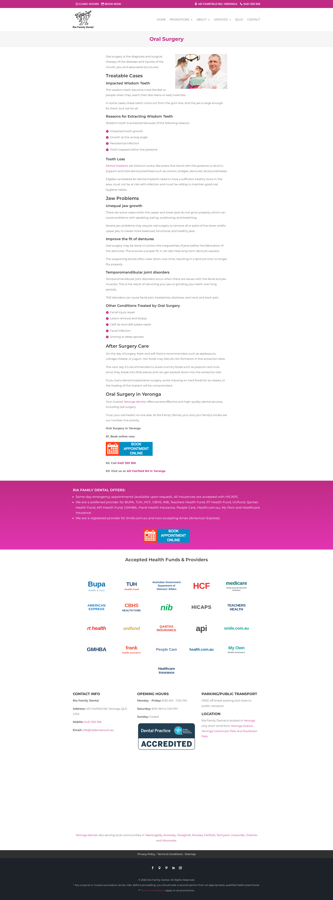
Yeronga (249, 720)
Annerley (169, 835)
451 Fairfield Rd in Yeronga (146, 471)
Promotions (179, 19)
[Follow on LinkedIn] (173, 868)
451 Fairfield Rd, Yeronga (217, 4)
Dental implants (117, 165)
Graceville (237, 835)
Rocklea (197, 835)
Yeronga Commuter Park (219, 731)
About (202, 19)
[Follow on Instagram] (180, 868)
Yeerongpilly (153, 835)
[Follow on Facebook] (152, 868)
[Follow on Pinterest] (166, 868)
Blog (239, 19)
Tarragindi (184, 835)
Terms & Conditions (169, 854)
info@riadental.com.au (98, 730)
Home (161, 19)
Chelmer (252, 835)
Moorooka (169, 840)
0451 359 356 (251, 4)
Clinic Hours (89, 4)
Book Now (113, 4)
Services (221, 19)
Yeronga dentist (135, 401)
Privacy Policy (146, 854)
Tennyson (223, 835)
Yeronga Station (242, 726)
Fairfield (209, 835)
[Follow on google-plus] (159, 868)
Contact (253, 19)
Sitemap (190, 854)
